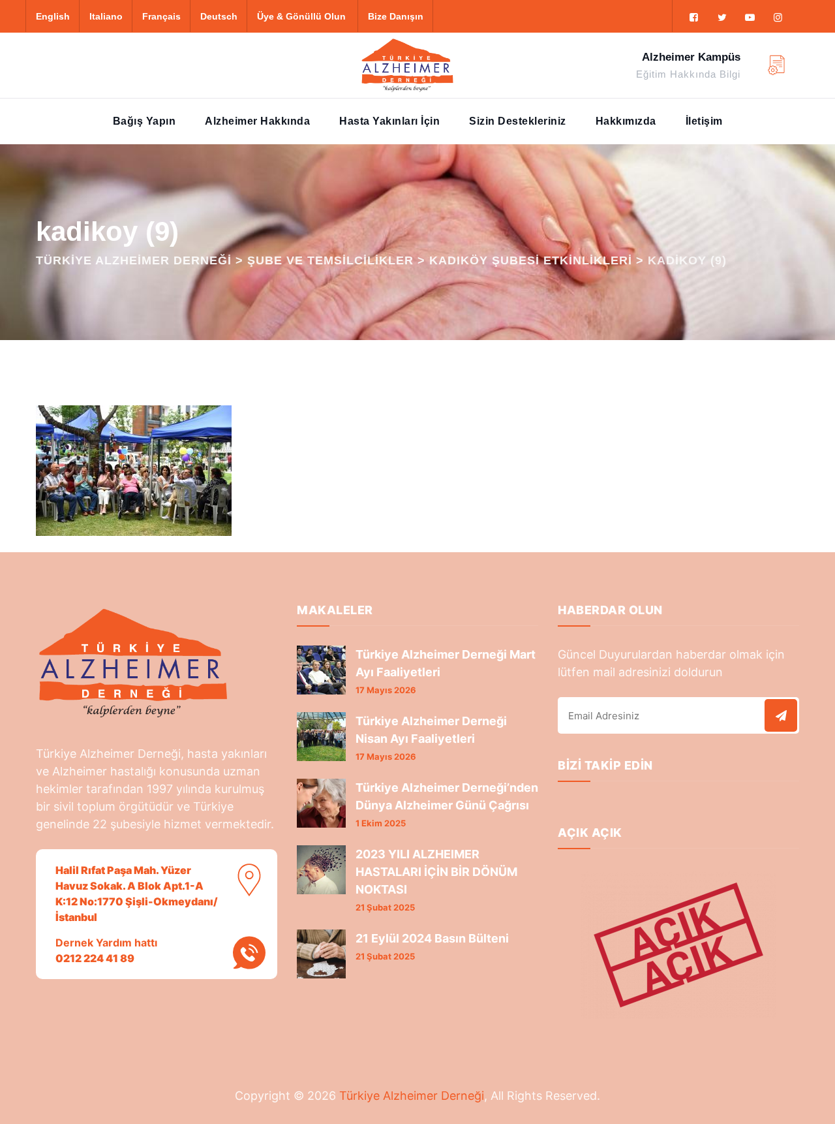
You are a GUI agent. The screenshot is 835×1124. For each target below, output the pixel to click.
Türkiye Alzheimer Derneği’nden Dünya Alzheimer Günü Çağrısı (447, 796)
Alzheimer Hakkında (257, 121)
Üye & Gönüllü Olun (301, 16)
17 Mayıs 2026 (386, 690)
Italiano (106, 16)
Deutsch (218, 16)
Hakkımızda (626, 121)
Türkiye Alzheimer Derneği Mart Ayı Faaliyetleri (446, 663)
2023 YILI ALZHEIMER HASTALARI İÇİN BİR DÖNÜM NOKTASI (436, 871)
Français (161, 16)
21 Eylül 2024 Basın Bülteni (432, 938)
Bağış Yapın (144, 121)
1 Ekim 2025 (381, 823)
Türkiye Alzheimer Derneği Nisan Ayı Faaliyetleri (431, 729)
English (53, 16)
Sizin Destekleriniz (517, 121)
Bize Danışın (395, 16)
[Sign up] (781, 715)
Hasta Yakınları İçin (389, 121)
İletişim (704, 121)
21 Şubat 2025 (385, 907)
